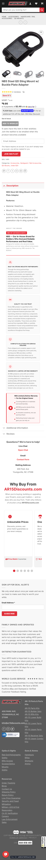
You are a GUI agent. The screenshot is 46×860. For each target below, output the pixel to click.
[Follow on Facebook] (4, 729)
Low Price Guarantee (11, 798)
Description (12, 185)
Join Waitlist (11, 154)
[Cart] (42, 3)
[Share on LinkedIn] (25, 171)
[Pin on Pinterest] (21, 171)
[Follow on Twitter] (12, 729)
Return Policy (8, 795)
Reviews (10, 434)
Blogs (4, 786)
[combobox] (21, 10)
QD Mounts (19, 18)
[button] (43, 842)
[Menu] (3, 3)
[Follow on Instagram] (8, 729)
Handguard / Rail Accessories (30, 163)
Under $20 (14, 165)
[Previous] (5, 49)
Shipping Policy (9, 792)
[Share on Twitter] (12, 171)
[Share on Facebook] (8, 171)
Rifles (27, 757)
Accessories (13, 17)
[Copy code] (34, 111)
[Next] (40, 49)
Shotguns (29, 761)
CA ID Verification (10, 813)
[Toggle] (4, 185)
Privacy (33, 838)
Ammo (28, 764)
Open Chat (23, 450)
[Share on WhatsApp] (4, 171)
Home (4, 17)
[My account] (30, 3)
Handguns (29, 755)
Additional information (17, 428)
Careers (5, 816)
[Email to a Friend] (17, 171)
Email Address (8, 603)
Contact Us (7, 789)
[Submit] (42, 10)
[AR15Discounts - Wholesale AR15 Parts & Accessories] (17, 3)
